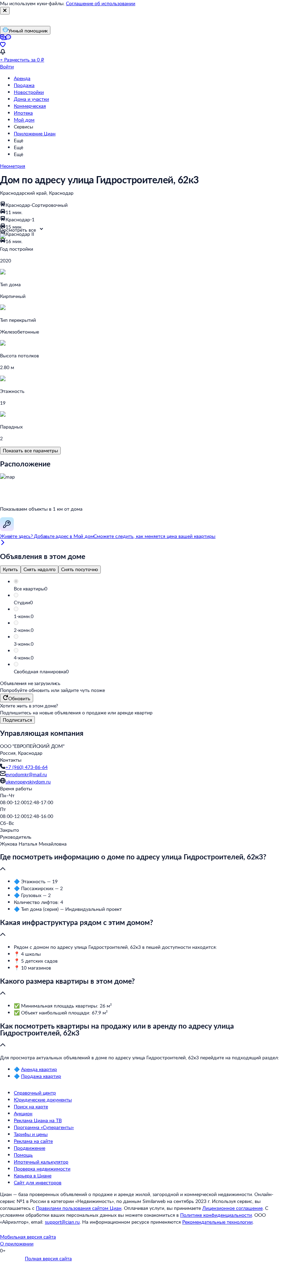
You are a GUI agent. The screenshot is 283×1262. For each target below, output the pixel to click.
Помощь (23, 1155)
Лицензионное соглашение (232, 1208)
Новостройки (29, 92)
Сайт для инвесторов (37, 1182)
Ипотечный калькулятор (41, 1161)
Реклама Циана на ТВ (38, 1120)
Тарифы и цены (31, 1134)
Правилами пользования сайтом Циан (78, 1208)
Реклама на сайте (33, 1141)
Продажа (24, 85)
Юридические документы (43, 1099)
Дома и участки (31, 99)
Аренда (22, 78)
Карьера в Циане (32, 1175)
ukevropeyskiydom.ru (28, 781)
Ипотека (23, 112)
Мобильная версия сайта (28, 1236)
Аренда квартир (39, 1069)
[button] (148, 588)
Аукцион (23, 1113)
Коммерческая (30, 106)
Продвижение (29, 1148)
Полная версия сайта (48, 1258)
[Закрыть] (5, 11)
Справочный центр (35, 1092)
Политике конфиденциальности (216, 1215)
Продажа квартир (41, 1076)
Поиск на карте (31, 1106)
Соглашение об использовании (100, 3)
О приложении (16, 1243)
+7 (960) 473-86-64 (27, 767)
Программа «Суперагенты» (44, 1127)
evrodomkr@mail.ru (26, 774)
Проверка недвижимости (42, 1168)
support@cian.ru (62, 1221)
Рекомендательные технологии (217, 1221)
